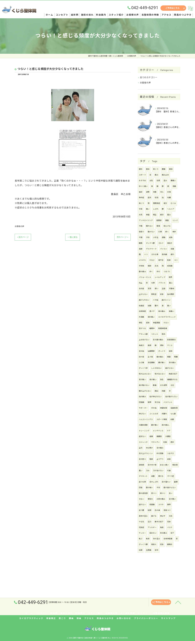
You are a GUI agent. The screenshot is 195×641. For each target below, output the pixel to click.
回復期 (141, 402)
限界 (170, 277)
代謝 (169, 471)
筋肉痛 (164, 254)
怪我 (156, 198)
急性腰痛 (151, 363)
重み (169, 215)
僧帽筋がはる (172, 380)
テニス (169, 345)
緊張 (158, 226)
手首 (140, 209)
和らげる (167, 226)
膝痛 (154, 385)
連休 (172, 442)
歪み (165, 181)
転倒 (147, 539)
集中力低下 (159, 522)
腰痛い (173, 181)
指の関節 (170, 294)
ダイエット (143, 476)
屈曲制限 (174, 408)
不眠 (140, 226)
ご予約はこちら (172, 8)
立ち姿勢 (163, 385)
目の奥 (157, 510)
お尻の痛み (161, 499)
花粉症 (141, 527)
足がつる (142, 328)
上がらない (143, 294)
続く (167, 232)
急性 (161, 380)
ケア (168, 431)
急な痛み (163, 533)
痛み (156, 175)
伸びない (142, 414)
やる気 (141, 522)
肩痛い (171, 311)
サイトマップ (168, 618)
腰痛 (163, 169)
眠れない (149, 226)
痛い (147, 209)
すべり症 (170, 476)
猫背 (140, 192)
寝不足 (161, 260)
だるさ (152, 260)
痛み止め (165, 175)
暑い (169, 306)
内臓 (169, 198)
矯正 (154, 215)
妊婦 (140, 550)
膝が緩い (149, 488)
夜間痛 (152, 505)
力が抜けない (158, 471)
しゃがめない (156, 368)
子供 (147, 237)
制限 (149, 510)
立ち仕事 (154, 254)
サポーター (143, 408)
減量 (153, 476)
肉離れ (164, 414)
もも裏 (173, 414)
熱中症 (141, 198)
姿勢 (147, 192)
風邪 (149, 345)
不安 (158, 488)
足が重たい (166, 482)
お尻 (140, 215)
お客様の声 (19, 226)
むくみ (173, 203)
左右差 (141, 289)
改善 (154, 192)
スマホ (161, 505)
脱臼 (156, 391)
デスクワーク (151, 249)
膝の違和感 (143, 493)
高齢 (140, 249)
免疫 (161, 527)
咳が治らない (160, 374)
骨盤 (147, 215)
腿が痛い (154, 425)
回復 (140, 488)
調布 (140, 169)
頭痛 (174, 186)
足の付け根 (152, 465)
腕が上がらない (145, 391)
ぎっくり (161, 351)
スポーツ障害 (161, 419)
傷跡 (149, 266)
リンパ (175, 220)
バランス (161, 283)
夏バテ (152, 311)
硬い (156, 289)
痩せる (161, 476)
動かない (151, 232)
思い (170, 493)
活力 (149, 522)
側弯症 (153, 294)
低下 (172, 533)
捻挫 (161, 544)
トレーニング (144, 431)
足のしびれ (153, 482)
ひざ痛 (141, 363)
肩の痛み (161, 311)
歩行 (158, 272)
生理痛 (148, 550)
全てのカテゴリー (148, 77)
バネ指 (155, 300)
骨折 (174, 232)
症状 (149, 198)
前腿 (172, 419)
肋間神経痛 (162, 328)
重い (140, 471)
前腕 (149, 306)
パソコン (163, 249)
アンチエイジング (146, 220)
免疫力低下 (173, 374)
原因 (170, 169)
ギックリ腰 (150, 243)
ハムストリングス (146, 419)
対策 (169, 192)
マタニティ (155, 442)
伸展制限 (163, 408)
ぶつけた (142, 260)
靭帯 (149, 402)
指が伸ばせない (155, 397)
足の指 (141, 351)
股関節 (159, 220)
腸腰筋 (159, 436)
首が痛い (142, 380)
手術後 (141, 266)
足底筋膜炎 (171, 340)
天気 (156, 266)
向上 (140, 283)
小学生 (155, 237)
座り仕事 (142, 482)
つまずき (170, 453)
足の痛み (160, 448)
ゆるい (141, 499)
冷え (162, 192)
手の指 (153, 408)
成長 (170, 237)
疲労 (162, 215)
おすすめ (142, 181)
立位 (172, 385)
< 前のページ (23, 237)
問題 (169, 357)
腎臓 (176, 357)
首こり (155, 169)
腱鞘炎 (169, 544)
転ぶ (140, 539)
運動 (163, 237)
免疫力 (141, 345)
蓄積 (175, 482)
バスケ (169, 527)
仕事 (153, 283)
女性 (151, 181)
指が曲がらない (171, 397)
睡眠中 (152, 328)
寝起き (169, 243)
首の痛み (172, 363)
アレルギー (152, 527)
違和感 (141, 465)
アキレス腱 (143, 334)
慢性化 (150, 499)
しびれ (155, 209)
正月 (140, 448)
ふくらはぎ (153, 414)
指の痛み (142, 397)
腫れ (156, 306)
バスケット (168, 402)
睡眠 (140, 243)
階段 (151, 459)
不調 (140, 237)
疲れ (172, 254)
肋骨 (169, 260)
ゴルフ (161, 243)
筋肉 (163, 334)
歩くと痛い (143, 186)
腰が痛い (161, 363)
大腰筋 (168, 436)
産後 (147, 323)
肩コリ (162, 493)
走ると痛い (164, 465)
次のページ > (122, 237)
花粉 (169, 522)
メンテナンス (158, 431)
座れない (142, 505)
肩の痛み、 (166, 425)
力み (147, 471)
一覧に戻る (73, 237)
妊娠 (165, 442)
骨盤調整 (156, 323)
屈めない (152, 533)
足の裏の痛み (158, 340)
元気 (170, 516)
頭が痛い (151, 317)
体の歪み (156, 539)
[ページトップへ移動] (178, 602)
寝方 (165, 203)
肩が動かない (144, 385)
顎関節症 (156, 203)
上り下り (160, 459)
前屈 (169, 459)
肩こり (141, 203)
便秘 (162, 345)
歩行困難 (159, 453)
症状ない (142, 436)
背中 (156, 550)
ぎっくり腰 (143, 544)
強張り (141, 232)
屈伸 (170, 351)
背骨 (161, 294)
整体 (147, 169)
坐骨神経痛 (168, 539)
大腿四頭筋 (143, 425)
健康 (151, 436)
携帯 (169, 505)
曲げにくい (166, 300)
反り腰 (141, 510)
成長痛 (169, 266)
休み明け (149, 448)
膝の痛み (142, 272)
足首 (149, 289)
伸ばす (162, 516)
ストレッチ (143, 442)
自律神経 (142, 311)
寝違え (153, 544)
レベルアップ (160, 277)
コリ (176, 260)
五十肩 (150, 357)
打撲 (160, 232)
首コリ (153, 493)
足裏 (172, 249)
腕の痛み (160, 357)
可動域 (171, 289)
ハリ (146, 254)
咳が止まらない (145, 374)
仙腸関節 (151, 351)
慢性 (140, 323)
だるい (166, 323)
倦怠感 (175, 465)
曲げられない (144, 300)
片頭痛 (141, 317)
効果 (158, 181)
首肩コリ (167, 510)
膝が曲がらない (170, 488)
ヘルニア (170, 209)
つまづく (167, 272)
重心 (170, 283)
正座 (163, 289)
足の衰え (142, 459)
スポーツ (142, 175)
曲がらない (169, 368)
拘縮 (163, 391)
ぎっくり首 (143, 368)
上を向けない (144, 340)
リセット (154, 334)
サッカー (142, 533)
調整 (167, 220)
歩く (151, 272)
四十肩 (141, 357)
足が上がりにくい (146, 453)
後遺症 (141, 306)
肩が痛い (152, 380)
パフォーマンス (145, 277)
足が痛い (172, 499)
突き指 (157, 402)
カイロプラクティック (167, 317)
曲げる (153, 516)
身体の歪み (143, 516)
